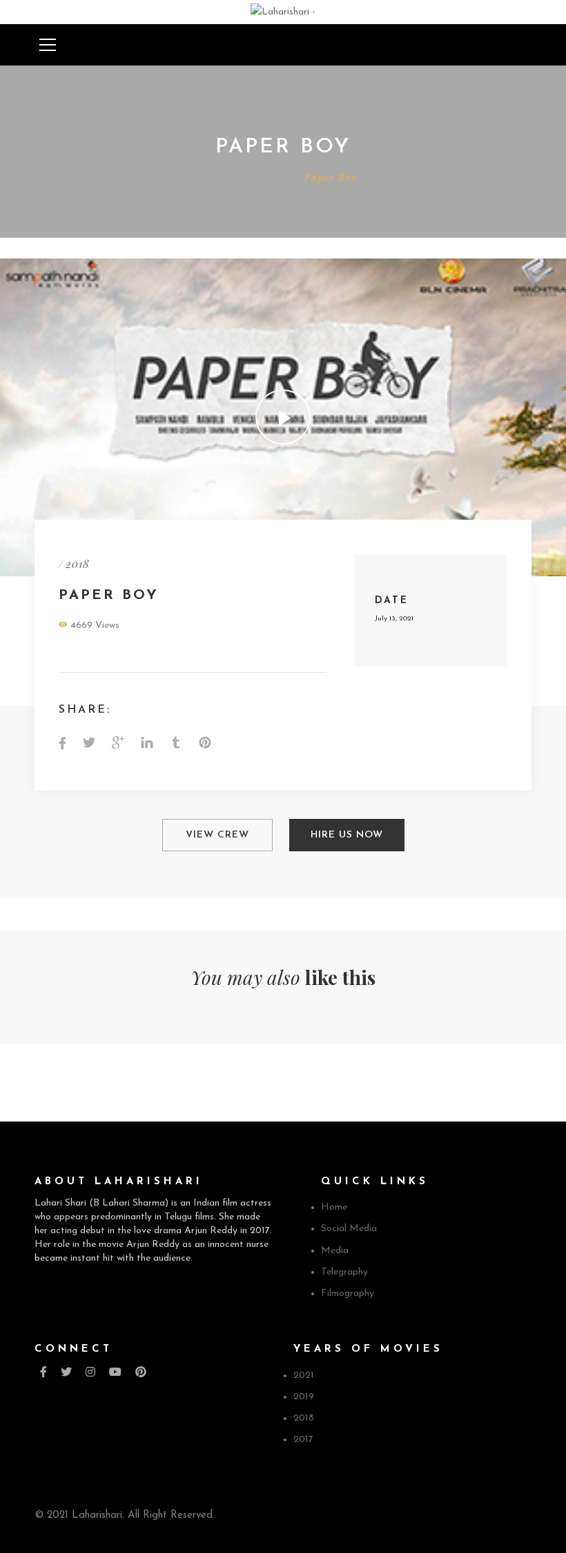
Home (222, 177)
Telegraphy (344, 1272)
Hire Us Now (347, 835)
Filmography (347, 1293)
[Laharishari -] (283, 11)
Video (270, 177)
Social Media (349, 1229)
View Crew (217, 835)
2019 (303, 1397)
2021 (303, 1375)
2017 (303, 1439)
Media (335, 1251)
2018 (78, 563)
